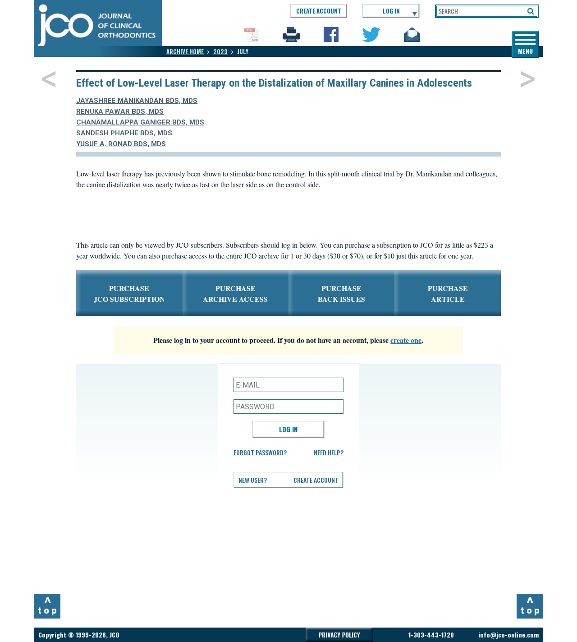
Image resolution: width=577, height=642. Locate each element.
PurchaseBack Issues (341, 293)
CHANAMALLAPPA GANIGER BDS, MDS (140, 122)
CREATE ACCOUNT (318, 10)
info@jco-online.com (508, 634)
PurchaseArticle (448, 293)
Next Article (528, 79)
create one (405, 340)
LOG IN (391, 10)
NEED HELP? (328, 452)
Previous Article (49, 79)
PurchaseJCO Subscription (129, 293)
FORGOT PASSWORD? (260, 452)
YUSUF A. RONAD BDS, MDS (121, 144)
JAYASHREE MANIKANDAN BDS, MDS (136, 101)
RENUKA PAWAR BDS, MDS (120, 111)
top (48, 605)
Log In (288, 429)
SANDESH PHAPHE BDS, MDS (124, 133)
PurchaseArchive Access (235, 293)
